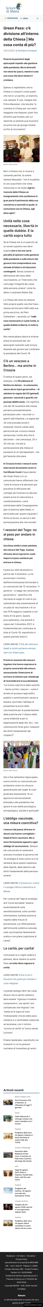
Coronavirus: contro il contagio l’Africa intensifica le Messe (21, 887)
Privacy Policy (21, 1259)
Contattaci (21, 1289)
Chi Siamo (21, 1256)
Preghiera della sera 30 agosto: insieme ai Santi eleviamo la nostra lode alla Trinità (24, 1137)
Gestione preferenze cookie (33, 1305)
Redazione (10, 1256)
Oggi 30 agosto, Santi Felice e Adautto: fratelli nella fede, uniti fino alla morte (24, 1175)
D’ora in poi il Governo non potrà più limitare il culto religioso (19, 979)
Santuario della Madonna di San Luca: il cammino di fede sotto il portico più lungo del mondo (23, 1156)
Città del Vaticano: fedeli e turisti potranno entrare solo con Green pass (20, 648)
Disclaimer (31, 1256)
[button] (37, 18)
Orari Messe (12, 18)
